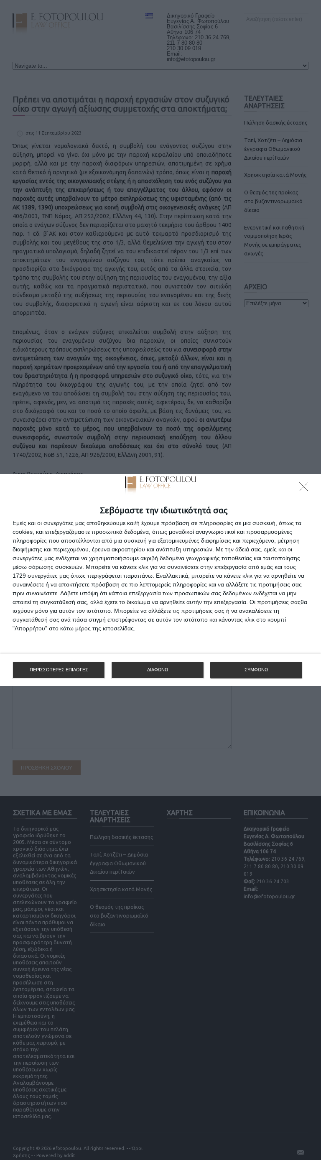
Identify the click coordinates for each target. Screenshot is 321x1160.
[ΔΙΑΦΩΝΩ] (306, 489)
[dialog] (160, 580)
